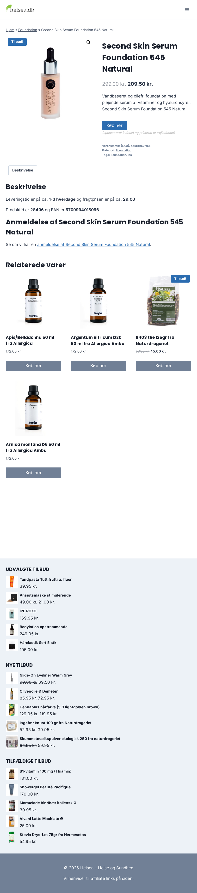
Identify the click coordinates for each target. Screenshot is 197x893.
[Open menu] (186, 9)
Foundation (27, 30)
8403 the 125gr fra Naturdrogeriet (155, 341)
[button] (88, 42)
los (130, 155)
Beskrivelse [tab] (22, 170)
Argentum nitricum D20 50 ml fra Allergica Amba (97, 341)
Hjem (10, 30)
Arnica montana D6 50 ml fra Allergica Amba (33, 448)
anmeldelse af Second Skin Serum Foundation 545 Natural (93, 244)
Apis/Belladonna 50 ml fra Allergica (30, 341)
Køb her (114, 125)
